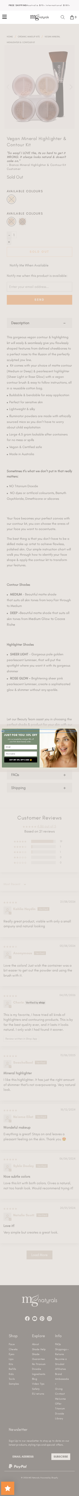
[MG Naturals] (39, 17)
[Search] (63, 17)
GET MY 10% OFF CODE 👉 (20, 759)
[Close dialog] (38, 731)
